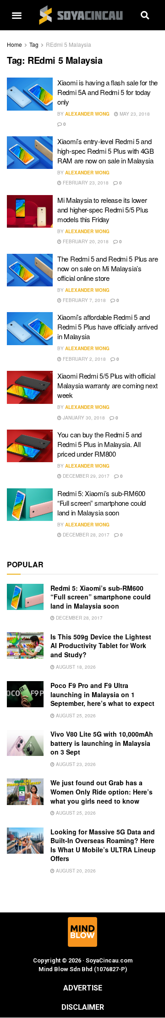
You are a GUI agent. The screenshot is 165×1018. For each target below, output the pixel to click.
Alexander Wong (87, 114)
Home (14, 44)
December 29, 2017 (85, 476)
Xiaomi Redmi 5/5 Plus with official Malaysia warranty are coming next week (107, 385)
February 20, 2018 (85, 241)
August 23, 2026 (75, 764)
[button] (16, 15)
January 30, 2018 (83, 417)
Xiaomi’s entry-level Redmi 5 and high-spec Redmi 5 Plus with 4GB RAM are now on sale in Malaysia (105, 150)
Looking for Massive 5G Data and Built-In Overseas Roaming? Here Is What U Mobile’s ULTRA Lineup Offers (103, 845)
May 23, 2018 (134, 114)
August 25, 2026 (75, 715)
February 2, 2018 (83, 359)
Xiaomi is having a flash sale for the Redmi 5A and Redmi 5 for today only (107, 92)
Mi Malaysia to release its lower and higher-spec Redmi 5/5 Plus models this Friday (102, 209)
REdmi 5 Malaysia (68, 44)
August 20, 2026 (75, 870)
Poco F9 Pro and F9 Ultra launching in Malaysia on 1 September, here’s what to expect (102, 694)
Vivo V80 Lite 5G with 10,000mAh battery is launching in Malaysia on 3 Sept (101, 742)
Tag (33, 44)
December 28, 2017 (85, 534)
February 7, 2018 (83, 300)
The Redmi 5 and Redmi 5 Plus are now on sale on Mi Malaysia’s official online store (107, 268)
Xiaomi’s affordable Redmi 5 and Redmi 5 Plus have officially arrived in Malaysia (107, 326)
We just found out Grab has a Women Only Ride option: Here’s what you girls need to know (101, 791)
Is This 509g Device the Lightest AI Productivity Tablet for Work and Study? (100, 645)
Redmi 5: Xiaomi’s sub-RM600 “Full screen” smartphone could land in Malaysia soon (101, 502)
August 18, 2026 (75, 667)
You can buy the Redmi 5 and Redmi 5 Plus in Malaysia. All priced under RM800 (99, 444)
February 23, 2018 (85, 182)
